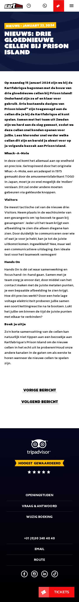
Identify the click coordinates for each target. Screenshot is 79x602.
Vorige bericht (39, 390)
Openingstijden (40, 495)
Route (39, 560)
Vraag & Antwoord (39, 506)
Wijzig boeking (39, 517)
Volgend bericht (39, 402)
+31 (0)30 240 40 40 (39, 538)
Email (39, 549)
